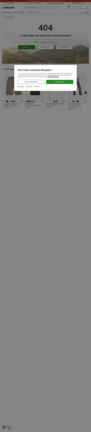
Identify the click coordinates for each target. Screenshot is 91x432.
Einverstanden (59, 82)
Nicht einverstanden (31, 82)
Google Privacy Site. (53, 77)
